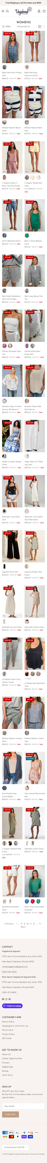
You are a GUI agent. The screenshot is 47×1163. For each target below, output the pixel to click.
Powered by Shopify (37, 1154)
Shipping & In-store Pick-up (15, 1026)
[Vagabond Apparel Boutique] (23, 11)
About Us (6, 1054)
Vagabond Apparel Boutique (18, 1154)
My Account (7, 1030)
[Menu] (3, 11)
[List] (43, 26)
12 (34, 923)
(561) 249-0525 (9, 972)
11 (30, 923)
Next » (23, 927)
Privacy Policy (8, 1034)
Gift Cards (6, 1038)
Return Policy (8, 1021)
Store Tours (7, 1075)
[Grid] (39, 26)
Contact (6, 1062)
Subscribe (10, 1114)
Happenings (7, 1066)
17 (40, 923)
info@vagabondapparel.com (15, 966)
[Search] (8, 11)
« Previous (8, 923)
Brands (5, 1071)
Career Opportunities (12, 1058)
